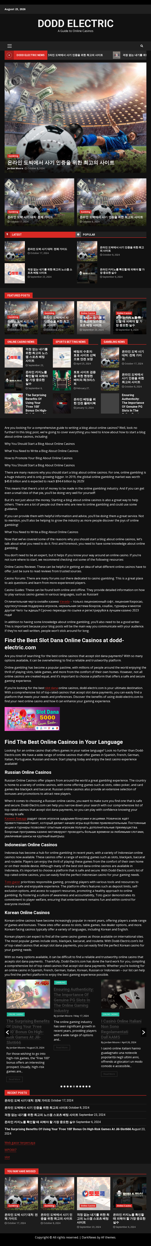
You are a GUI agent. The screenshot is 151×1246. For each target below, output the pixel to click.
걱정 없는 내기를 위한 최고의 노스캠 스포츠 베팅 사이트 (75, 118)
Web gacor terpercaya (20, 1143)
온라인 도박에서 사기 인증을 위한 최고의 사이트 (87, 251)
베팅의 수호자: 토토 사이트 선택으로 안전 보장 (62, 357)
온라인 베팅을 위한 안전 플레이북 (62, 403)
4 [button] (71, 1086)
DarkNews (89, 1237)
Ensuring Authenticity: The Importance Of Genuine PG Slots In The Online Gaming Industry (110, 403)
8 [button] (83, 1086)
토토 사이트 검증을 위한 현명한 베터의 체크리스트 (62, 380)
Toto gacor (12, 882)
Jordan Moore (15, 168)
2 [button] (64, 1086)
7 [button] (80, 1086)
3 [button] (67, 1086)
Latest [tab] (17, 234)
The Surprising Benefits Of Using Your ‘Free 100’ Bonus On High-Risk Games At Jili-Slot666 (14, 403)
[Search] (142, 45)
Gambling (13, 212)
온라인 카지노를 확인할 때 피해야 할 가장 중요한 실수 (87, 273)
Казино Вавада (16, 818)
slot (7, 1157)
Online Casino (15, 156)
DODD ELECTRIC (76, 23)
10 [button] (89, 1086)
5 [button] (74, 1086)
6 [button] (77, 1086)
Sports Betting (110, 1014)
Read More (14, 1047)
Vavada (65, 601)
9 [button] (86, 1086)
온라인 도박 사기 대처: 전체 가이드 (15, 251)
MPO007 (10, 1150)
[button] (7, 1032)
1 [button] (61, 1086)
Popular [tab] (89, 234)
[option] (75, 118)
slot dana (51, 688)
